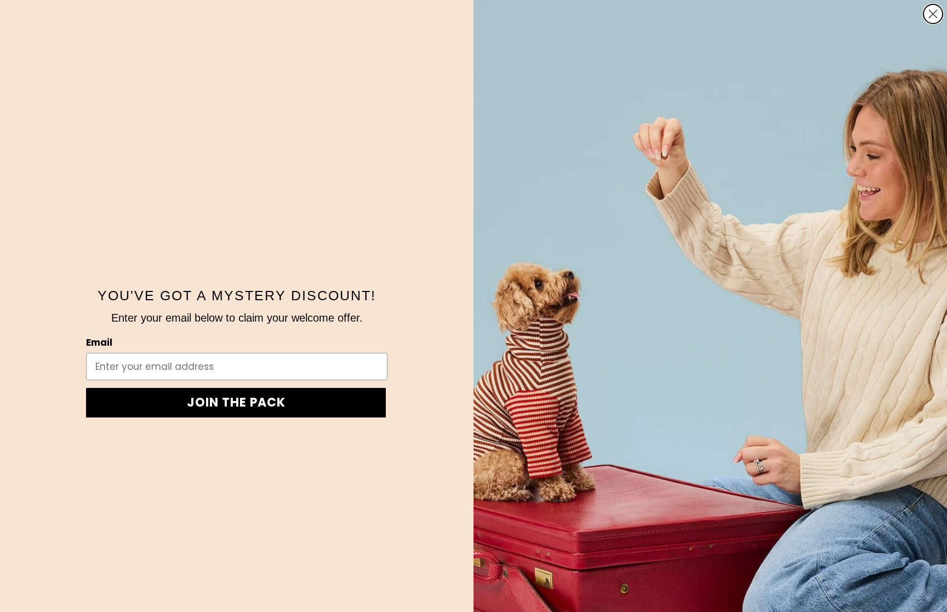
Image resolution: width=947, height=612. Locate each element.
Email (99, 342)
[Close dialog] (933, 14)
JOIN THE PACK (236, 402)
